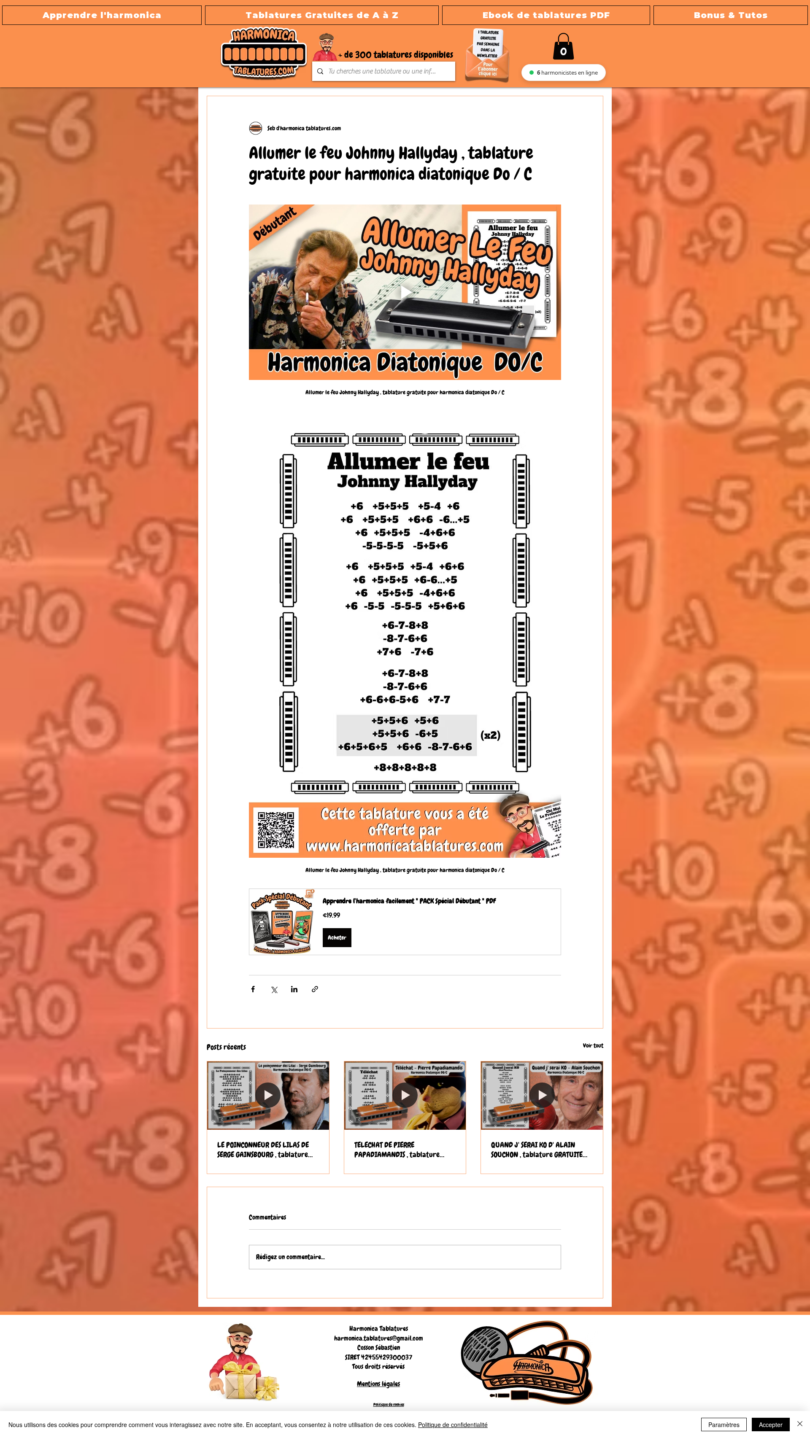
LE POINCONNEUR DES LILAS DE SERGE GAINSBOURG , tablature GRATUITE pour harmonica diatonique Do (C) (263, 1149)
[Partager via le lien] (315, 989)
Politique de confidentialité (453, 1424)
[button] (322, 15)
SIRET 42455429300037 (378, 1357)
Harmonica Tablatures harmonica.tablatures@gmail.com (378, 1333)
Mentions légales (378, 1383)
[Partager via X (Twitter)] (274, 989)
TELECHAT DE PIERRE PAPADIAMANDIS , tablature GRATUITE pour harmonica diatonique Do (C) (397, 1149)
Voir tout (593, 1045)
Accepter (771, 1424)
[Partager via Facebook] (253, 989)
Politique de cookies (388, 1404)
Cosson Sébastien (378, 1347)
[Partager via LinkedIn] (294, 989)
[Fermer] (800, 1424)
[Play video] (405, 292)
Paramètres (724, 1424)
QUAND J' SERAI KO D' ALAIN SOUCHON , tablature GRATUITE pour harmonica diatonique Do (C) (541, 1149)
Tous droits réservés (378, 1366)
